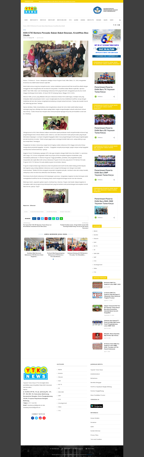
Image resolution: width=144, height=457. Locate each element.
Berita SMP (51, 20)
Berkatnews (93, 378)
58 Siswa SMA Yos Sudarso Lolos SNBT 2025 (112, 283)
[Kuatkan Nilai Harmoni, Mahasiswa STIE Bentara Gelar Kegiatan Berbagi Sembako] (34, 244)
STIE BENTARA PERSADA (51, 211)
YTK (95, 272)
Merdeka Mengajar (95, 382)
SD (94, 249)
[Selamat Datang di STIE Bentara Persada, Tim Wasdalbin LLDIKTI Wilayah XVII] (78, 244)
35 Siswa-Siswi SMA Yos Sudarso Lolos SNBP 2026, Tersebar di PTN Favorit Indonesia (111, 346)
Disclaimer (93, 422)
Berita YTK (91, 20)
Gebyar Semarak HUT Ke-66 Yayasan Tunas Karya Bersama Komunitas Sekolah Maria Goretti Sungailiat (112, 309)
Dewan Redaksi (94, 418)
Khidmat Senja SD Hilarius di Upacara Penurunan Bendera (54, 1)
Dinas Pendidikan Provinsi (97, 395)
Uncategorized (98, 264)
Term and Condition (96, 439)
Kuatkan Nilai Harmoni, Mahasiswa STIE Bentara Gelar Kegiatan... (34, 254)
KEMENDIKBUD (95, 374)
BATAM (26, 211)
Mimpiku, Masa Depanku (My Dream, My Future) (111, 334)
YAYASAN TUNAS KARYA (65, 211)
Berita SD (43, 20)
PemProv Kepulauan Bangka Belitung (101, 386)
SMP (95, 257)
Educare (98, 20)
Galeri (106, 20)
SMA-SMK (96, 253)
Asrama (83, 20)
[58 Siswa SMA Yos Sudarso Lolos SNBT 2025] (97, 285)
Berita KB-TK (34, 20)
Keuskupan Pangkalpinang (37, 211)
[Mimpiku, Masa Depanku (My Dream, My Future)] (97, 336)
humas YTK (31, 37)
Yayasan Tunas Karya (96, 370)
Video (95, 268)
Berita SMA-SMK (61, 20)
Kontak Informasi (95, 431)
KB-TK (96, 246)
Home (26, 20)
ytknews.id (89, 454)
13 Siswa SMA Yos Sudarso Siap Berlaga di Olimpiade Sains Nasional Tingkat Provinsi (112, 295)
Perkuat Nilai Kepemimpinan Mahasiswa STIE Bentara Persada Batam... (55, 254)
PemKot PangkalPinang (97, 391)
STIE (70, 20)
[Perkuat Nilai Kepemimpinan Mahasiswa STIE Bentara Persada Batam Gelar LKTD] (56, 244)
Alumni (76, 20)
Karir (111, 20)
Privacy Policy (94, 435)
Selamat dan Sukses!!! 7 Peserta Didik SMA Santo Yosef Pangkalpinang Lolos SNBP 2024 (112, 323)
